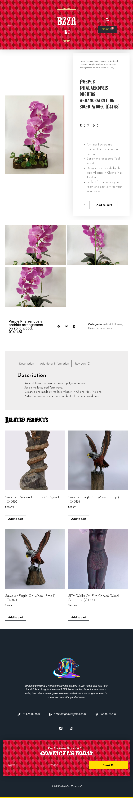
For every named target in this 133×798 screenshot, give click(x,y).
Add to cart (104, 205)
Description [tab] (26, 363)
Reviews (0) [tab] (82, 363)
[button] (10, 25)
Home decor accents (97, 61)
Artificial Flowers (112, 324)
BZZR (66, 20)
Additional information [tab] (54, 363)
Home (82, 61)
